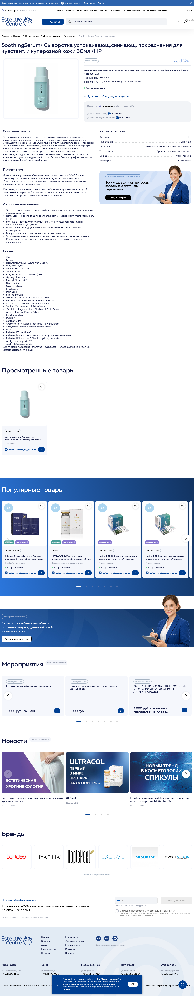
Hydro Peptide (91, 61)
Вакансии (70, 949)
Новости (103, 10)
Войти (189, 10)
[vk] (106, 938)
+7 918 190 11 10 (10, 973)
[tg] (98, 938)
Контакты (162, 10)
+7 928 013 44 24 (170, 973)
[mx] (115, 938)
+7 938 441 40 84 (51, 973)
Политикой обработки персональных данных (91, 988)
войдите (90, 96)
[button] (186, 538)
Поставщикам (149, 10)
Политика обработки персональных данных (25, 985)
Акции (79, 10)
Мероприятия (90, 10)
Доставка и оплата (131, 10)
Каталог (61, 10)
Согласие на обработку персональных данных (167, 985)
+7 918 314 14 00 (90, 973)
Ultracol (57, 550)
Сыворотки (184, 160)
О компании (114, 10)
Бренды (70, 10)
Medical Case (106, 550)
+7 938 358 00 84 (130, 973)
